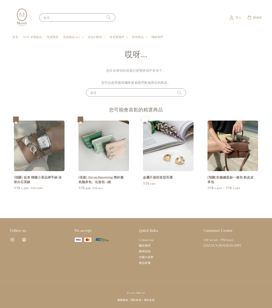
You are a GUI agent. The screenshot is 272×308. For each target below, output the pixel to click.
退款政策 (149, 299)
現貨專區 (52, 37)
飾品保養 (145, 263)
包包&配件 (95, 37)
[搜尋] (108, 17)
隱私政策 (136, 299)
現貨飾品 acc (71, 37)
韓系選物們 (117, 37)
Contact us (146, 240)
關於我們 (145, 245)
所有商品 (138, 37)
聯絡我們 (157, 37)
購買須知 (145, 251)
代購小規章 (146, 257)
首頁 (15, 37)
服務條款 (122, 299)
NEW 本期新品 (32, 37)
